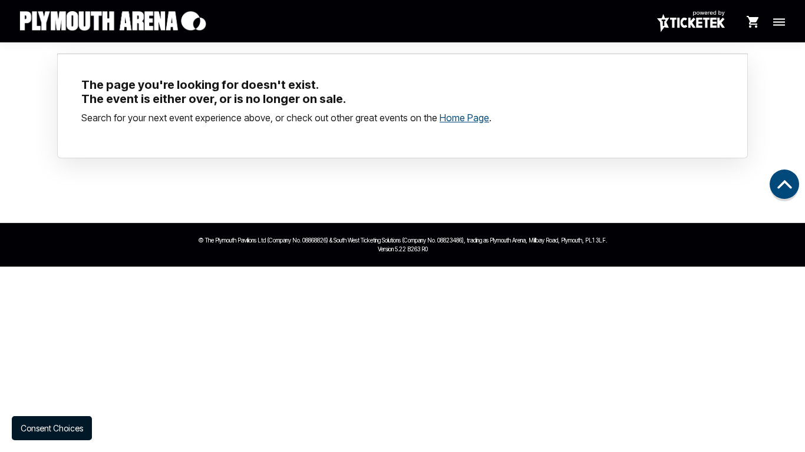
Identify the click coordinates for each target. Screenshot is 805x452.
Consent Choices (52, 428)
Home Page (464, 118)
